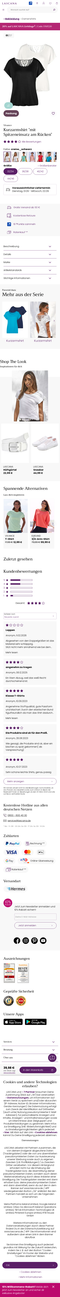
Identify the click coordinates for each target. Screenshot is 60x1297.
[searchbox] (29, 9)
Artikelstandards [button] (12, 270)
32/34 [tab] (10, 171)
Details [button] (7, 254)
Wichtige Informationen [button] (16, 278)
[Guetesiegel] (21, 1001)
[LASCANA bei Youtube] (43, 940)
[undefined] (54, 321)
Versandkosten (9, 1072)
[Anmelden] (43, 3)
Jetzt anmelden (27, 925)
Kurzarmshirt (15, 340)
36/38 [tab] (25, 171)
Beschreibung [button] (11, 246)
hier (7, 1132)
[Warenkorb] (56, 3)
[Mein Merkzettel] (50, 3)
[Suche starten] (54, 9)
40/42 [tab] (40, 171)
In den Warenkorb (33, 1070)
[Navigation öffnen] (3, 9)
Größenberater (48, 165)
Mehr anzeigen (15, 781)
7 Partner (29, 1092)
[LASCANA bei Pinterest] (34, 940)
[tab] (7, 157)
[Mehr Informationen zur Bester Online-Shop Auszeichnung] (9, 973)
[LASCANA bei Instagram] (25, 940)
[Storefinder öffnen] (37, 3)
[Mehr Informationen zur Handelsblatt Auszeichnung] (23, 973)
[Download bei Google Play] (36, 1022)
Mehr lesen (12, 652)
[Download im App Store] (13, 1022)
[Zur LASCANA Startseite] (9, 3)
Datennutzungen (18, 1097)
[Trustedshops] (8, 1001)
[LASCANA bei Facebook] (17, 940)
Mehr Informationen (31, 1277)
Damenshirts (29, 19)
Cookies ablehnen (46, 1132)
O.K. (8, 1265)
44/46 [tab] (10, 178)
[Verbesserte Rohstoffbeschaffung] (8, 105)
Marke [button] (6, 262)
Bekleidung (12, 19)
